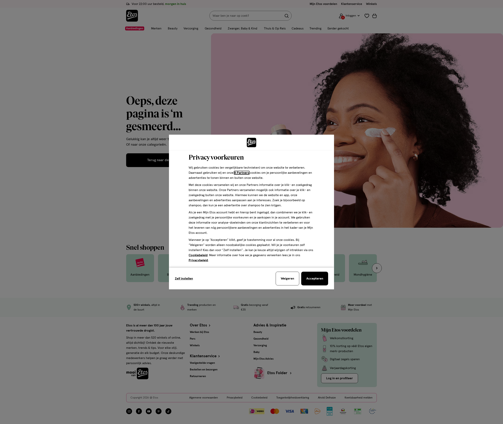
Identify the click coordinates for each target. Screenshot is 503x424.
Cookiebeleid (198, 255)
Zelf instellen (184, 278)
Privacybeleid (198, 260)
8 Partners (241, 172)
